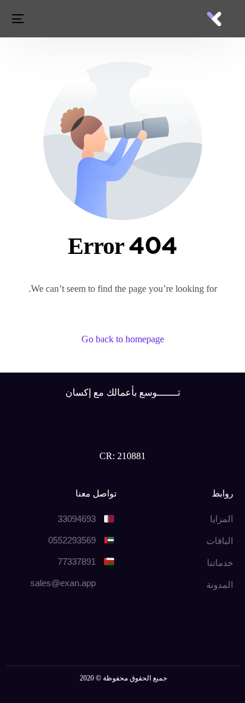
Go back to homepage (122, 339)
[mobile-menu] (19, 19)
